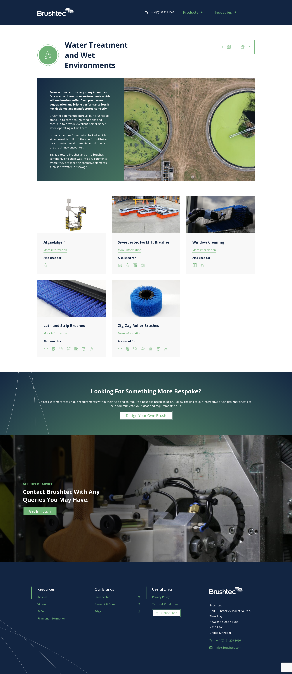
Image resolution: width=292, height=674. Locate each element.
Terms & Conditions (165, 604)
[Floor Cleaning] (245, 47)
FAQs (40, 611)
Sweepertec (102, 597)
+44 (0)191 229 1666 (162, 12)
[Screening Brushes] (226, 47)
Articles (42, 597)
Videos (41, 604)
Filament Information (51, 618)
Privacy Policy (161, 597)
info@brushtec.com (228, 647)
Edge (98, 611)
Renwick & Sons (105, 604)
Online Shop (169, 613)
